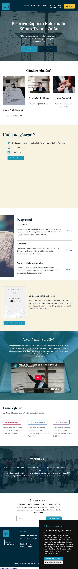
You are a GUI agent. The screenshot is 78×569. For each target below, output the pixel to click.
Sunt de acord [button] (49, 558)
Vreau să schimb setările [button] (53, 562)
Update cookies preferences (8, 568)
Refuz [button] (59, 558)
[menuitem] (26, 5)
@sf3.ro (56, 436)
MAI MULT (69, 231)
